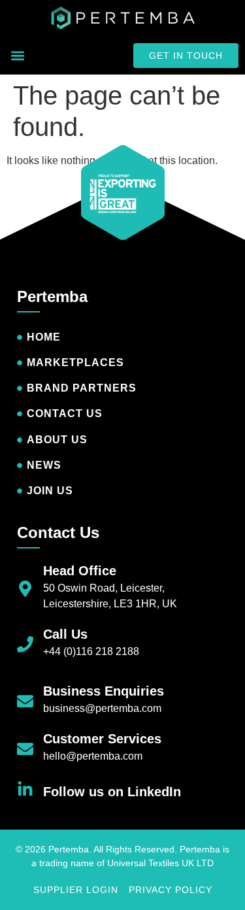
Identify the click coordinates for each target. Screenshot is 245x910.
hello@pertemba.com (92, 756)
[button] (17, 56)
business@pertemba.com (102, 708)
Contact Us (58, 532)
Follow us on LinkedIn (112, 791)
